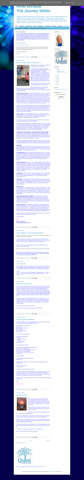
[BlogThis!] (33, 57)
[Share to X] (34, 57)
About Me (54, 26)
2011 (57, 83)
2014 (57, 78)
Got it (73, 2)
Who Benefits (29, 26)
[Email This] (31, 57)
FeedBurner (63, 98)
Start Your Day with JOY (24, 284)
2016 (57, 75)
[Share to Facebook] (35, 57)
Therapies (22, 26)
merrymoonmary (51, 471)
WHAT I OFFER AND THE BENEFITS (28, 62)
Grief (34, 26)
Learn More (67, 2)
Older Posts (48, 440)
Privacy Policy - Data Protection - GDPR (38, 28)
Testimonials (47, 26)
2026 (57, 68)
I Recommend (18, 28)
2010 (57, 84)
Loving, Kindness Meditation (25, 319)
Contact (59, 26)
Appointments (40, 26)
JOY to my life (20, 264)
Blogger (60, 471)
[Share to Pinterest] (36, 57)
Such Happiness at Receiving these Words (30, 233)
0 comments (28, 56)
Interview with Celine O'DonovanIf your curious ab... (61, 72)
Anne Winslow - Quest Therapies (61, 89)
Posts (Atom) (23, 442)
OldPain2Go (25, 28)
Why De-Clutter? (21, 395)
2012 (57, 81)
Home (16, 26)
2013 (57, 80)
